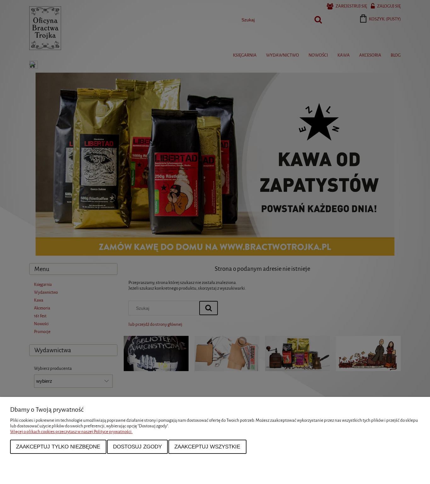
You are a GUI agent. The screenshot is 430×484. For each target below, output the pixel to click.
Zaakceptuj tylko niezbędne (58, 446)
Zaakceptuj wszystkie (207, 446)
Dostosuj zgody (137, 446)
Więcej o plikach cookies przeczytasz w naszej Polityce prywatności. (71, 432)
